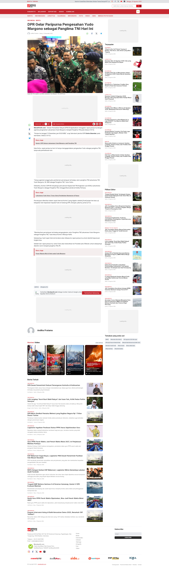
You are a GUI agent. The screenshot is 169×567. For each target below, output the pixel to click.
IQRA (94, 16)
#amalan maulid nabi (111, 345)
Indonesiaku (40, 16)
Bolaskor (42, 11)
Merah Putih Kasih (105, 16)
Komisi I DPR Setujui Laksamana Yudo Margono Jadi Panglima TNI (56, 143)
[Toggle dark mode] (138, 11)
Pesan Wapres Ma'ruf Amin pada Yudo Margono (50, 253)
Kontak (140, 564)
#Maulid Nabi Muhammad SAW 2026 (131, 342)
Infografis (72, 16)
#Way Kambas (109, 348)
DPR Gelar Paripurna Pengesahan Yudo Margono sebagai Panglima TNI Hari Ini (60, 26)
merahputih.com (42, 564)
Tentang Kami (115, 564)
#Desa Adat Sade (130, 345)
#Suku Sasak (121, 345)
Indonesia (31, 20)
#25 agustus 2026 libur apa (130, 339)
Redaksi (135, 564)
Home (77, 533)
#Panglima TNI (44, 287)
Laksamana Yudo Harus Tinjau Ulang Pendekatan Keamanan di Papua (57, 195)
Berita (30, 16)
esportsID (52, 11)
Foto (81, 16)
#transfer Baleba (119, 348)
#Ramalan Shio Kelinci (116, 339)
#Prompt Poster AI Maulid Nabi (113, 342)
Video (87, 16)
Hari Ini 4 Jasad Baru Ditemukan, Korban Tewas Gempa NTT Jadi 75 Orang (59, 1)
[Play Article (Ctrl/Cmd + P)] (94, 124)
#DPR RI (36, 287)
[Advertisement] (65, 108)
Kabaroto (31, 11)
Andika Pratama (34, 33)
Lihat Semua (99, 342)
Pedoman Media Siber (126, 564)
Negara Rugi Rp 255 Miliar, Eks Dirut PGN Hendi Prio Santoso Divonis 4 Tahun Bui (105, 1)
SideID (61, 11)
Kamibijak (70, 11)
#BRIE (107, 339)
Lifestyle (51, 16)
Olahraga (61, 16)
